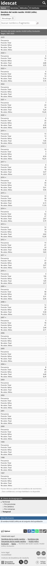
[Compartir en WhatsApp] (37, 531)
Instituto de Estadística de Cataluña (15, 558)
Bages (13, 544)
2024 (2, 53)
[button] (44, 531)
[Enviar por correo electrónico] (41, 531)
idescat (9, 3)
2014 (2, 208)
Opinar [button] (7, 531)
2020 (2, 115)
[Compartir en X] (25, 531)
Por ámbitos (9, 506)
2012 (2, 240)
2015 (2, 193)
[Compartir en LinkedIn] (33, 531)
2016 (2, 177)
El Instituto (34, 8)
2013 (2, 224)
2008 (2, 302)
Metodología (6, 18)
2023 (2, 68)
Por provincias (9, 504)
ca (38, 553)
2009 (2, 286)
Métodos (24, 8)
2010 (2, 271)
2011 (2, 255)
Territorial (6, 502)
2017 (2, 162)
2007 (2, 317)
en (43, 553)
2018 (2, 146)
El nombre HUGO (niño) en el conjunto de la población (22, 521)
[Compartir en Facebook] (29, 531)
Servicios (14, 8)
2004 (2, 364)
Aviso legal (5, 552)
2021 (2, 99)
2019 (2, 131)
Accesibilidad (6, 555)
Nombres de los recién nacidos (13, 539)
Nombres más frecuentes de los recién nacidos (20, 540)
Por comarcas (9, 509)
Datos (3, 8)
